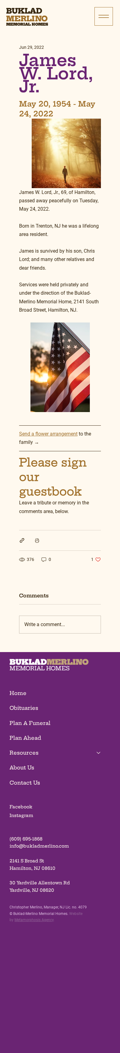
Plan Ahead (25, 738)
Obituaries (24, 708)
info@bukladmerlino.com (39, 846)
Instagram (21, 815)
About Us (22, 767)
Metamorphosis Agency (34, 920)
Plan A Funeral (30, 723)
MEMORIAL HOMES (40, 668)
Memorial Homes (27, 24)
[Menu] (103, 16)
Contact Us (25, 783)
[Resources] (98, 752)
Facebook (21, 807)
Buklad (24, 10)
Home (18, 693)
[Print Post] (37, 540)
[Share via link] (22, 540)
